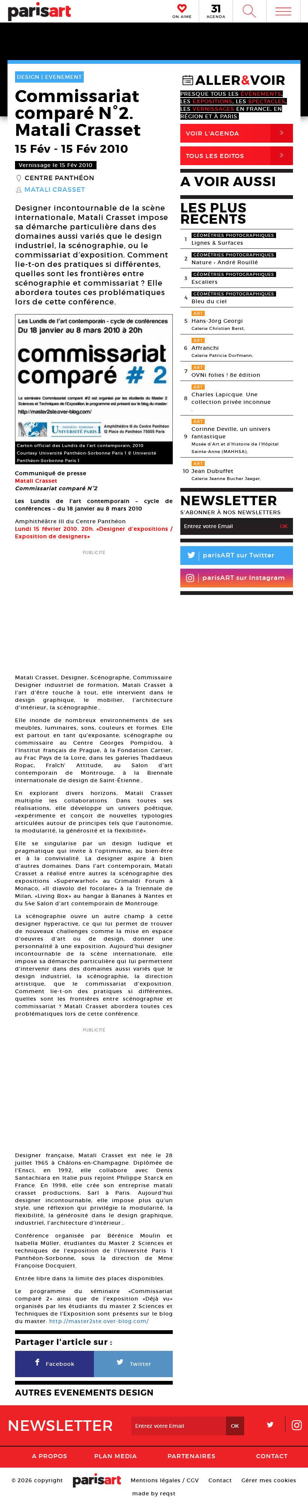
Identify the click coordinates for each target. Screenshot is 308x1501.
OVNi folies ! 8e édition (226, 375)
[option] (94, 389)
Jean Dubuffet (213, 471)
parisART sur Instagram (243, 578)
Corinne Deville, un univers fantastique (231, 433)
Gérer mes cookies (269, 1480)
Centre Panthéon (59, 178)
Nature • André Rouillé (225, 262)
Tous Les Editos (236, 155)
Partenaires (192, 1456)
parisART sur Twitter (230, 556)
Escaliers (205, 282)
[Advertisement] (94, 609)
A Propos (49, 1456)
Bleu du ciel (209, 301)
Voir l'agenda (236, 133)
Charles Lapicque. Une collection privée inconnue (231, 398)
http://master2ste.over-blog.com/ (98, 1321)
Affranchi (205, 348)
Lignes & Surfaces (217, 242)
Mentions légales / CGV (165, 1480)
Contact (272, 1456)
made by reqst (154, 1493)
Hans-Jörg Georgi (217, 321)
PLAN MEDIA (115, 1456)
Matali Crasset (54, 190)
